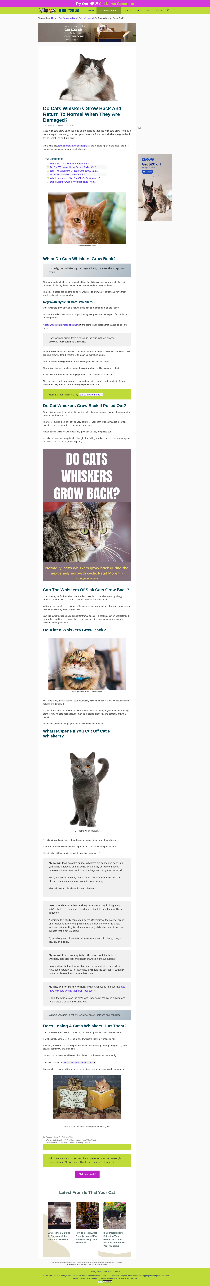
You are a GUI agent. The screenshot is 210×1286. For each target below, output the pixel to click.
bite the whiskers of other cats (77, 1062)
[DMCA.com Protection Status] (105, 1282)
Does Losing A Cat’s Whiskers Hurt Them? (73, 181)
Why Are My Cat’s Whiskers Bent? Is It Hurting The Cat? (68, 1143)
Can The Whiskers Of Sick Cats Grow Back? (74, 171)
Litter (126, 10)
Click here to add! (87, 1174)
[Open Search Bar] (168, 10)
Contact (117, 1272)
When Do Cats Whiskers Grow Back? (70, 163)
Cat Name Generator (116, 4)
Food (148, 10)
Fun (157, 10)
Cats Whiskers (86, 18)
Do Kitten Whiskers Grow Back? (67, 174)
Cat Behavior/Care (107, 10)
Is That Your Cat (69, 10)
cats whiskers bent (89, 394)
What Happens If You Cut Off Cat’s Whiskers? (75, 178)
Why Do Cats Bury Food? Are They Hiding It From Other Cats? (71, 1140)
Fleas (139, 10)
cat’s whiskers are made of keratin (61, 325)
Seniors (90, 10)
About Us (107, 1272)
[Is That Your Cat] (48, 10)
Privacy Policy (95, 1272)
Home (54, 18)
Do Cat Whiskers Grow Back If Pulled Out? (73, 167)
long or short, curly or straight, (72, 146)
